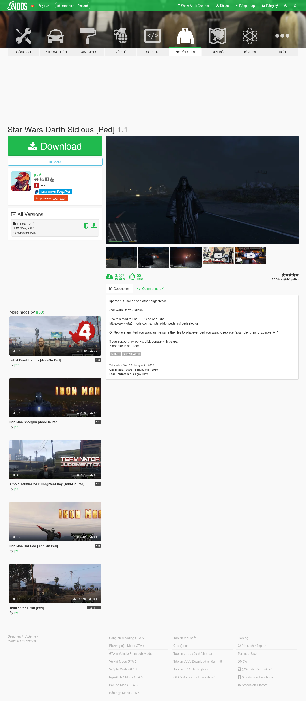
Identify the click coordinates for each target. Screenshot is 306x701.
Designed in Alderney (23, 636)
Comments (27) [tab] (152, 288)
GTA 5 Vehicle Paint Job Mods (130, 653)
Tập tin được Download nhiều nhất (197, 661)
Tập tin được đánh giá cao (191, 669)
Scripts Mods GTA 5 (123, 669)
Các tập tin (181, 645)
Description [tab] (121, 288)
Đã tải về (120, 278)
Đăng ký (271, 5)
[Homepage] (36, 179)
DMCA (242, 661)
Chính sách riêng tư (252, 645)
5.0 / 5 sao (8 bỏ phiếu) (285, 279)
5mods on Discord (254, 685)
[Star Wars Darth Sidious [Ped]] (202, 190)
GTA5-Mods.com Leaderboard (194, 677)
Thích (140, 278)
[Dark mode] (286, 5)
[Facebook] (47, 179)
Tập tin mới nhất (184, 637)
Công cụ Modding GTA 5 (126, 637)
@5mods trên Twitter (256, 669)
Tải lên (224, 5)
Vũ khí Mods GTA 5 (122, 661)
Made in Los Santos (22, 640)
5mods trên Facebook (257, 677)
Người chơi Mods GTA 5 (126, 677)
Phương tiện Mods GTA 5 (127, 645)
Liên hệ (243, 637)
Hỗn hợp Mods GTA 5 (124, 692)
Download (60, 145)
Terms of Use (247, 653)
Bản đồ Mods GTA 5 (123, 685)
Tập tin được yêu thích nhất (192, 653)
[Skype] (42, 179)
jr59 (37, 174)
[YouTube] (52, 179)
